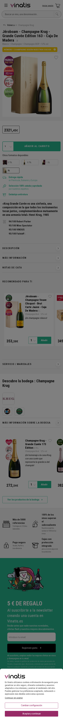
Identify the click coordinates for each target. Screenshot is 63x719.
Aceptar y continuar (31, 713)
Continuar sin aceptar (14, 698)
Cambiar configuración (31, 705)
